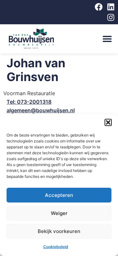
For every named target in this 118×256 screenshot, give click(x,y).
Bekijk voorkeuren (59, 231)
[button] (108, 122)
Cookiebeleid (55, 246)
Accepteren (59, 195)
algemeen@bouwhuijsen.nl (41, 110)
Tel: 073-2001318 (29, 101)
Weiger (59, 213)
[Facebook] (98, 7)
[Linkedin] (111, 7)
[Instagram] (111, 17)
